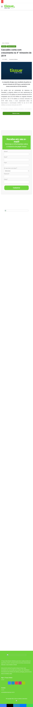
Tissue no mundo (11, 46)
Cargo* (6, 179)
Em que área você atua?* (10, 168)
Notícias (7, 43)
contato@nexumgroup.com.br (8, 692)
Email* (5, 157)
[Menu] (2, 7)
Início (3, 43)
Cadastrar (16, 188)
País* (5, 162)
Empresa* (6, 173)
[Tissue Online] (9, 6)
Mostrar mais (16, 113)
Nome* (6, 151)
